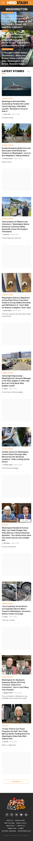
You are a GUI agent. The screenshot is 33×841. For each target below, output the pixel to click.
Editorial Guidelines (9, 831)
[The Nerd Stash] (17, 2)
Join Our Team (20, 820)
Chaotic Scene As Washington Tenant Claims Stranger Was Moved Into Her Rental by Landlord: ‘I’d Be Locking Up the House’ (16, 457)
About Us (10, 820)
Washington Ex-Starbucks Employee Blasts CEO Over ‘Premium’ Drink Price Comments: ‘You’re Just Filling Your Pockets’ (15, 685)
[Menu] (3, 3)
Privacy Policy (21, 823)
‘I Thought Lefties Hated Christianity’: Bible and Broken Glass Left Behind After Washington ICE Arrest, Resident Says (15, 58)
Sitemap (21, 828)
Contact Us (21, 825)
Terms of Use (11, 828)
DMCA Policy (10, 825)
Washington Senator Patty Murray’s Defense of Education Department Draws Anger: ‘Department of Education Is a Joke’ (16, 40)
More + (29, 71)
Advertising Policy (24, 831)
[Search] (30, 3)
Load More (16, 781)
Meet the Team (9, 823)
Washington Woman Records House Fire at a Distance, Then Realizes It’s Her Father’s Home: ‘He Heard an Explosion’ (16, 21)
